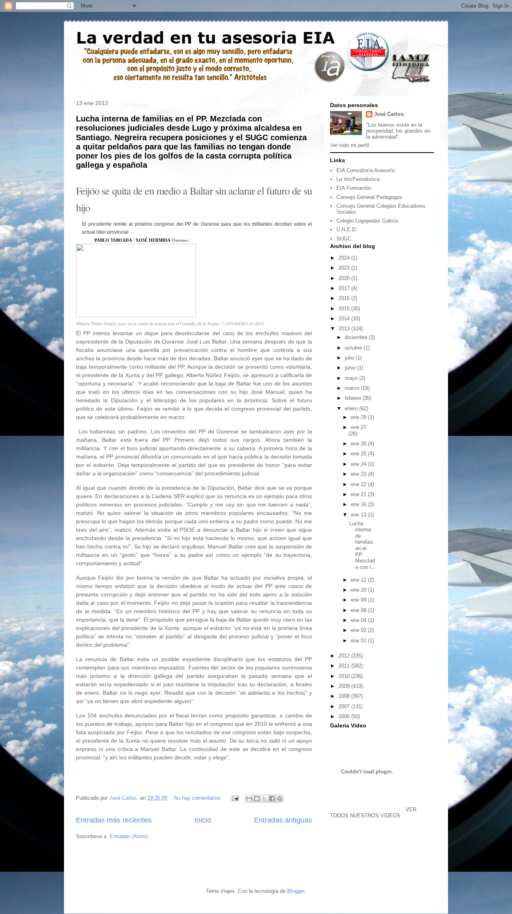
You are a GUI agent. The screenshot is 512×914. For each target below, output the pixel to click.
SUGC (343, 239)
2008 (344, 696)
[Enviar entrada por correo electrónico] (234, 798)
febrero (353, 398)
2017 (344, 288)
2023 (344, 268)
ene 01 (359, 641)
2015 (344, 309)
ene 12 (359, 580)
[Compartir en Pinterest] (280, 799)
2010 (344, 676)
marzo (353, 388)
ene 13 (359, 515)
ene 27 (358, 427)
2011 (344, 666)
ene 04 (359, 620)
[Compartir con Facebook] (272, 799)
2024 (344, 258)
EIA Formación (353, 188)
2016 (344, 298)
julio (350, 358)
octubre (354, 348)
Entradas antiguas (283, 820)
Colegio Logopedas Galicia (367, 221)
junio (351, 368)
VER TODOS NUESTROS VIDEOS (373, 813)
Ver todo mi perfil (349, 145)
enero (352, 408)
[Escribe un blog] (257, 799)
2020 (344, 278)
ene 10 (359, 590)
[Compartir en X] (264, 799)
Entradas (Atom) (129, 836)
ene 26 (359, 444)
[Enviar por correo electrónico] (249, 799)
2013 (344, 329)
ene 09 (359, 600)
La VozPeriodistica (358, 179)
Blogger (295, 891)
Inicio (202, 820)
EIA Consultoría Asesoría (365, 170)
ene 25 (359, 454)
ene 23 (359, 474)
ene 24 (359, 464)
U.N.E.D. (346, 229)
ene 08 (359, 610)
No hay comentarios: (199, 798)
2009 (344, 686)
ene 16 (359, 504)
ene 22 (359, 484)
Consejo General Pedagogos (369, 197)
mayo (352, 378)
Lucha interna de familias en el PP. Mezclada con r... (362, 545)
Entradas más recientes (114, 820)
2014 (344, 319)
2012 (344, 656)
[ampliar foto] (136, 315)
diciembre (357, 337)
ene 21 (359, 494)
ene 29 (359, 417)
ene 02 (359, 630)
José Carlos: (389, 114)
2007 (344, 706)
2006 (344, 716)
